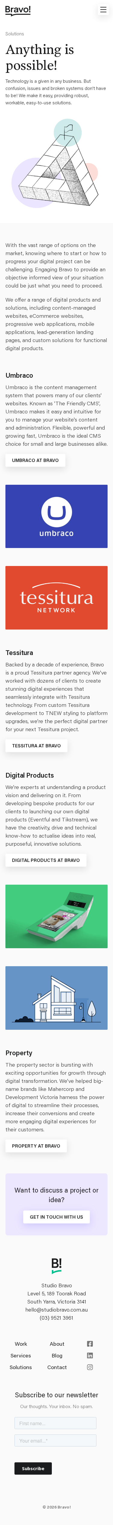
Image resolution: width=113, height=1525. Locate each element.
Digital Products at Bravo (46, 860)
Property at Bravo (36, 1146)
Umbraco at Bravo (35, 460)
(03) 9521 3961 (56, 1317)
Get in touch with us (56, 1217)
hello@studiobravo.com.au (56, 1309)
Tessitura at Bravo (36, 746)
